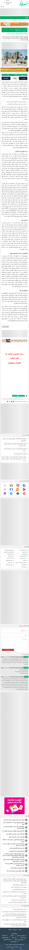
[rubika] (11, 487)
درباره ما (20, 929)
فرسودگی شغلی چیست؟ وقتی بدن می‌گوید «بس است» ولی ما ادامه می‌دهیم (13, 844)
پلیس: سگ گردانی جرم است (20, 454)
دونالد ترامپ (22, 937)
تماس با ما (14, 929)
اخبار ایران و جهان (23, 556)
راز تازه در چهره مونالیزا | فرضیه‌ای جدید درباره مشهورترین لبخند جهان (14, 920)
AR (8, 4)
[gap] (5, 495)
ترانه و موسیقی (10, 554)
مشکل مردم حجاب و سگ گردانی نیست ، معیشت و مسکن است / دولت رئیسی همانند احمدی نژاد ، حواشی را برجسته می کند (14, 459)
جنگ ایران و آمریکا (21, 935)
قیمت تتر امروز (9, 558)
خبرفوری (10, 944)
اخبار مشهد (24, 552)
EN (6, 4)
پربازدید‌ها (25, 875)
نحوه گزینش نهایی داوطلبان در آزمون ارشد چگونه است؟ (13, 831)
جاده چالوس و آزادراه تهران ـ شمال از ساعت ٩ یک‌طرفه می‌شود (13, 840)
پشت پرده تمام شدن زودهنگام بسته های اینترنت (16, 104)
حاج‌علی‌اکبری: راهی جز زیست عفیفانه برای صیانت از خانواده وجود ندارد (13, 827)
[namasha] (24, 495)
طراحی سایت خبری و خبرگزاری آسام (12, 947)
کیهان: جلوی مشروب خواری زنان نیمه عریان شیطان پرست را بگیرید (15, 444)
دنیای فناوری (10, 556)
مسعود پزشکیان (5, 937)
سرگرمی (11, 935)
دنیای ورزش (24, 554)
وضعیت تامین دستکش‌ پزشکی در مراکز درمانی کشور (14, 820)
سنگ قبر (24, 560)
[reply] (2, 657)
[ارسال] (22, 75)
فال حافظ (4, 935)
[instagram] (5, 491)
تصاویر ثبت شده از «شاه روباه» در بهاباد (16, 837)
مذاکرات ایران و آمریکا (19, 939)
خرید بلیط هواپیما (9, 560)
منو (26, 17)
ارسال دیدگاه (8, 650)
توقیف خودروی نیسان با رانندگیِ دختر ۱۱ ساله (15, 871)
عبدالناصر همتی (14, 941)
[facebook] (7, 401)
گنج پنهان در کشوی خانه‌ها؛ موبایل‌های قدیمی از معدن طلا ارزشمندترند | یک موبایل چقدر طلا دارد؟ (15, 924)
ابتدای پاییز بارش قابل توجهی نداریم (17, 848)
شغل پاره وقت (21, 396)
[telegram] (5, 487)
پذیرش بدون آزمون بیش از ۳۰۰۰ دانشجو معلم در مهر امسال (13, 823)
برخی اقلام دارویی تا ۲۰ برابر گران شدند (16, 851)
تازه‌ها (26, 816)
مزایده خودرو (10, 562)
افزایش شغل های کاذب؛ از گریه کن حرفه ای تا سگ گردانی (15, 450)
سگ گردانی (15, 396)
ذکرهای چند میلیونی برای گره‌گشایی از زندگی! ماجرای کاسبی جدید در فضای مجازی (13, 860)
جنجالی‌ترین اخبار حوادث (8, 552)
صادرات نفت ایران (7, 939)
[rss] (3, 6)
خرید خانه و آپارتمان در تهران (20, 562)
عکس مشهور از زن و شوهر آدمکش (17, 868)
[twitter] (11, 401)
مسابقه (9, 929)
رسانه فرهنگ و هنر (22, 550)
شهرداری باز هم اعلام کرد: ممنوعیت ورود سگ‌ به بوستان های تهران (14, 439)
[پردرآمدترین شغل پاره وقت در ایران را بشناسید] (13, 401)
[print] (24, 75)
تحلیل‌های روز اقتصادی (9, 550)
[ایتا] (17, 491)
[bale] (24, 487)
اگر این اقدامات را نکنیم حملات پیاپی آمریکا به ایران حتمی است (14, 911)
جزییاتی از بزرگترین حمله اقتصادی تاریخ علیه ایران (16, 102)
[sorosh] (11, 491)
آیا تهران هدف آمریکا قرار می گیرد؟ (19, 909)
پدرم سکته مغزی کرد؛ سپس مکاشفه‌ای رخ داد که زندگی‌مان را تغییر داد (14, 864)
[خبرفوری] (21, 3)
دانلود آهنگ (24, 564)
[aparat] (17, 487)
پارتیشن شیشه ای (9, 564)
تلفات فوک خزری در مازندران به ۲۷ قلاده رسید (15, 834)
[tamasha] (24, 491)
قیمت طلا (14, 937)
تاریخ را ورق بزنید (22, 558)
